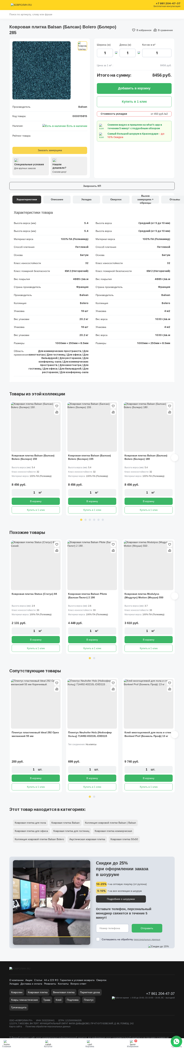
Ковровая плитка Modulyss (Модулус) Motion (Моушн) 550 (144, 595)
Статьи (38, 980)
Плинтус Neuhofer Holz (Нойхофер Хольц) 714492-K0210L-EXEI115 (90, 734)
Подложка (73, 999)
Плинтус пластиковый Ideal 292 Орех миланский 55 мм (35, 734)
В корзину (36, 501)
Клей (58, 999)
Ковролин (16, 992)
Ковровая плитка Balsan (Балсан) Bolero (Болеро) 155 (89, 457)
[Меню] (6, 5)
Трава (46, 999)
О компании (16, 980)
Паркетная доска (90, 992)
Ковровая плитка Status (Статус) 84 (34, 593)
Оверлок (101, 980)
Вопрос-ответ (78, 983)
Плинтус (89, 999)
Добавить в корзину (134, 88)
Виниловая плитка (64, 992)
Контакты (63, 983)
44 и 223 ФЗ (51, 980)
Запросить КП (92, 185)
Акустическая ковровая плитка (87, 839)
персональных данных (147, 939)
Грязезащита (18, 1007)
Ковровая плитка (38, 992)
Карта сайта (15, 1026)
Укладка (14, 983)
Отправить (147, 928)
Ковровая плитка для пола (30, 822)
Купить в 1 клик (36, 509)
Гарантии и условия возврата (77, 980)
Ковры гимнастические (24, 999)
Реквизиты (50, 983)
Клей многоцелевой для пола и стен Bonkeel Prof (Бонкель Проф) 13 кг (148, 734)
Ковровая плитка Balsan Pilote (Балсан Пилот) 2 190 (87, 595)
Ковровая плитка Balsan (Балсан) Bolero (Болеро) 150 (33, 457)
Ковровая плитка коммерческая (113, 831)
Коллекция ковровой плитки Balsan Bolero (39, 839)
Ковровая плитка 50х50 (124, 839)
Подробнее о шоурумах (121, 899)
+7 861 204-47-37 (168, 3)
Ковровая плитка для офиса (31, 831)
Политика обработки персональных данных (48, 1026)
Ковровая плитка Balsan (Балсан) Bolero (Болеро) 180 (146, 457)
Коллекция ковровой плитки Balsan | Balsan (110, 822)
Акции (28, 980)
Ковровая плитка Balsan (65, 822)
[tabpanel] (35, 458)
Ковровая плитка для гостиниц (71, 831)
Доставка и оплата (31, 983)
